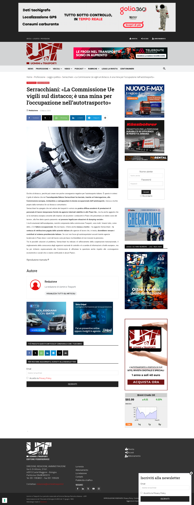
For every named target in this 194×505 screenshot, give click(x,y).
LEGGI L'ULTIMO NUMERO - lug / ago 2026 (144, 246)
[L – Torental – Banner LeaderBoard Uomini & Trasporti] (146, 160)
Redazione (33, 110)
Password (146, 179)
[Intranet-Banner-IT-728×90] (120, 58)
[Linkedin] (47, 353)
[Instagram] (99, 489)
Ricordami (147, 195)
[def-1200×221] (97, 30)
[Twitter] (88, 489)
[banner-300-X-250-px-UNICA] (93, 334)
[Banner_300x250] (46, 334)
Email (29, 368)
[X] (35, 353)
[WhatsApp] (41, 353)
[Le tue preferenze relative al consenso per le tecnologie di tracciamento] (4, 500)
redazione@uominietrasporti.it (50, 484)
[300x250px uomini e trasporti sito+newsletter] (144, 116)
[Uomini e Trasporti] (50, 53)
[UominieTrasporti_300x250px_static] (144, 152)
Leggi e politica (53, 77)
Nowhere (44, 501)
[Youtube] (93, 489)
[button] (164, 69)
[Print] (65, 353)
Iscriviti (72, 384)
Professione (39, 77)
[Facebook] (29, 353)
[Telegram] (53, 353)
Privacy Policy (45, 378)
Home (29, 77)
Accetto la (40, 378)
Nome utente (146, 171)
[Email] (59, 353)
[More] (105, 117)
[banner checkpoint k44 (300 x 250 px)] (144, 240)
